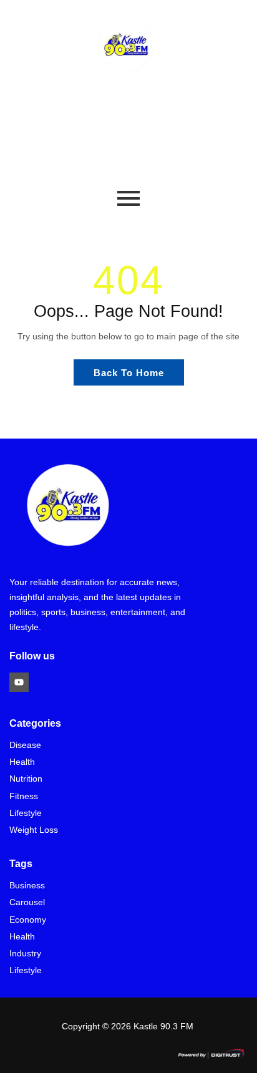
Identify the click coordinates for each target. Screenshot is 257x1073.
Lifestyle (25, 813)
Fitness (23, 796)
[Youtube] (19, 682)
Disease (25, 745)
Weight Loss (33, 830)
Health (22, 762)
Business (27, 885)
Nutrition (25, 778)
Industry (25, 953)
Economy (27, 919)
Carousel (27, 902)
